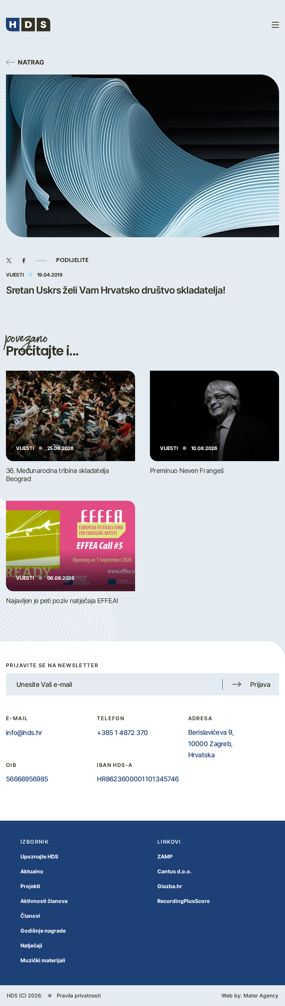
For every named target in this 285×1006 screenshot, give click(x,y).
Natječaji (31, 945)
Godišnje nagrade (43, 930)
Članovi (30, 915)
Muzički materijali (42, 960)
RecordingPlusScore (183, 900)
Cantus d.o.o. (174, 871)
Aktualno (31, 871)
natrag (31, 61)
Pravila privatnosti (79, 995)
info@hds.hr (24, 732)
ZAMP (165, 856)
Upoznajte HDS (39, 856)
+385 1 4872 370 (122, 732)
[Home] (28, 25)
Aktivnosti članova (44, 900)
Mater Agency (260, 995)
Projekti (30, 886)
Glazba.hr (169, 886)
